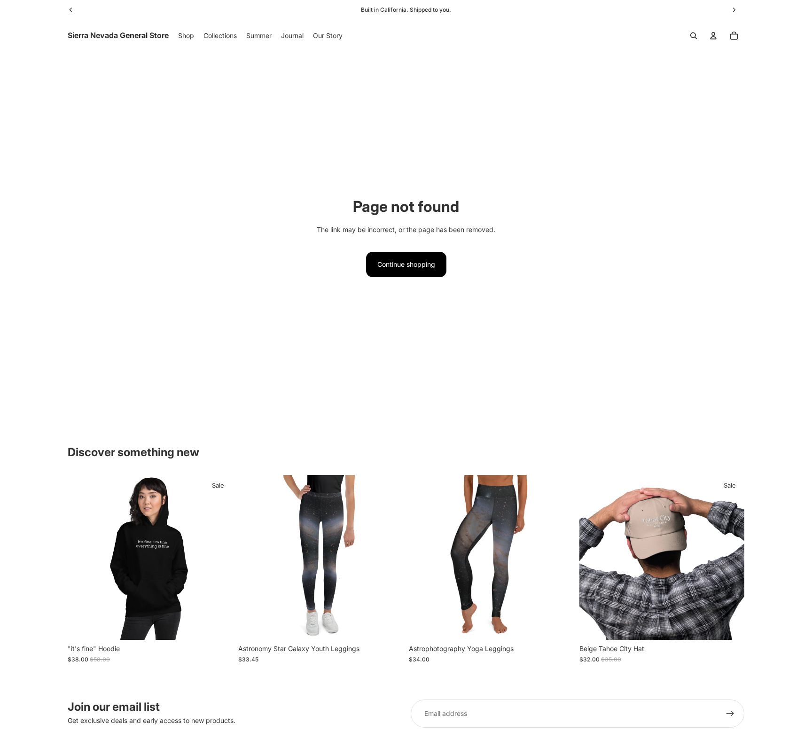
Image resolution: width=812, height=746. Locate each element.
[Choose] (218, 625)
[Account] (713, 35)
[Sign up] (730, 713)
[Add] (729, 625)
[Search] (693, 35)
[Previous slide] (82, 557)
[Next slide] (218, 557)
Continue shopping (406, 264)
